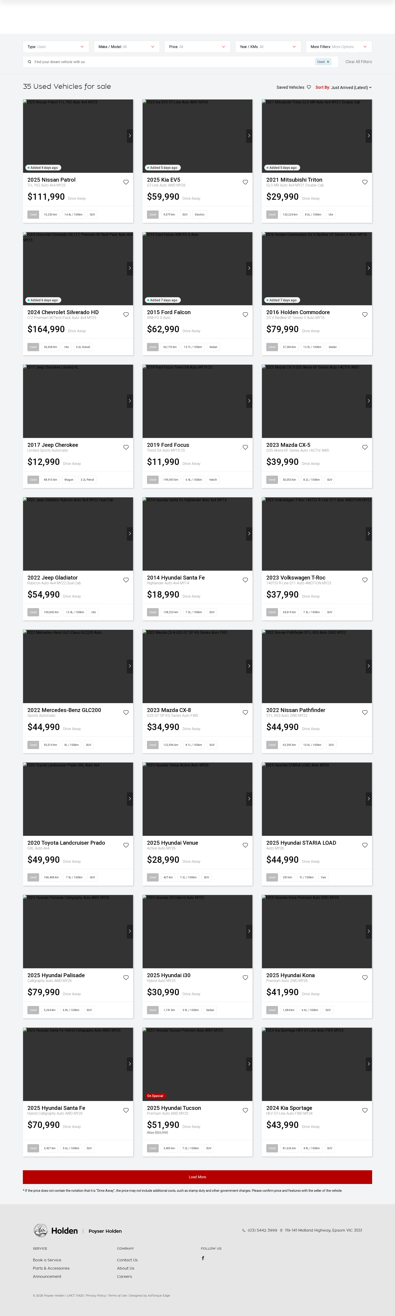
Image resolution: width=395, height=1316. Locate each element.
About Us (125, 1268)
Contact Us (127, 1260)
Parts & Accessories (51, 1268)
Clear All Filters (358, 61)
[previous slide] (26, 136)
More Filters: (321, 47)
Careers (124, 1276)
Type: (32, 47)
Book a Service (47, 1260)
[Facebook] (203, 1258)
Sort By (322, 87)
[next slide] (130, 136)
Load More (197, 1177)
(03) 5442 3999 (262, 1230)
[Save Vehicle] (126, 183)
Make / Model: (110, 47)
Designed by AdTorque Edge (149, 1295)
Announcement (47, 1276)
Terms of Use (117, 1295)
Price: (173, 47)
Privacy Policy (96, 1295)
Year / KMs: (249, 47)
